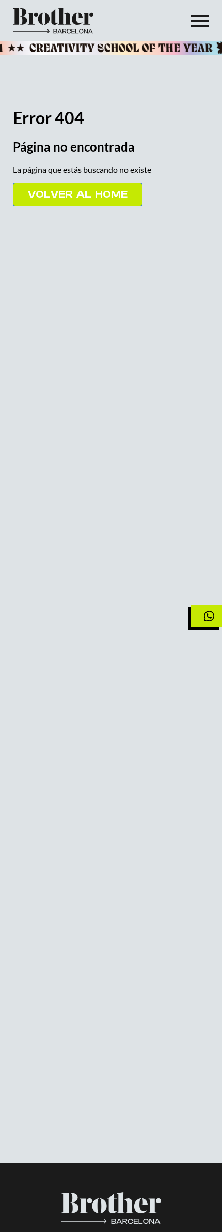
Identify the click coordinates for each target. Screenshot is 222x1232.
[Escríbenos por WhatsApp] (206, 616)
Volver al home (78, 194)
